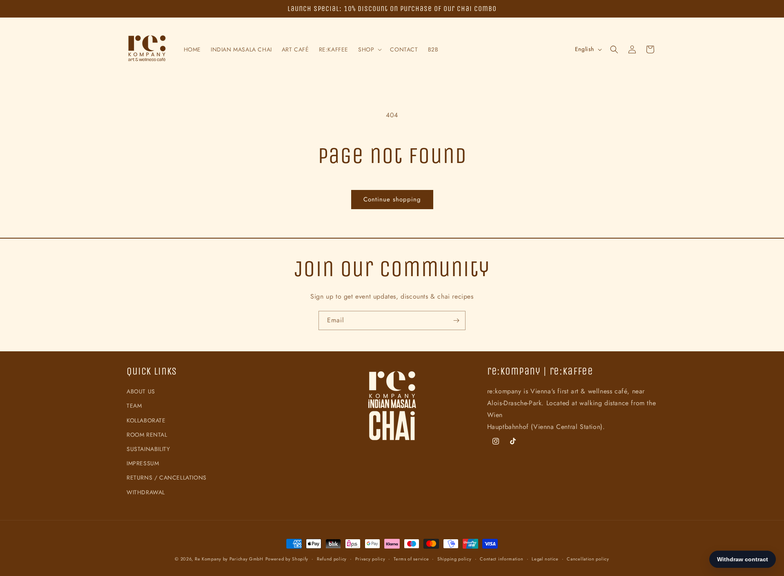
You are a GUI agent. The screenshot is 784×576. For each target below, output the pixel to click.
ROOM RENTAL (147, 435)
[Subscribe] (456, 320)
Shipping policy (454, 559)
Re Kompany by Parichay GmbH (229, 559)
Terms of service (411, 559)
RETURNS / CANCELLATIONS (167, 477)
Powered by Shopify (287, 559)
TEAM (134, 406)
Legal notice (545, 559)
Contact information (501, 559)
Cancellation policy (588, 559)
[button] (369, 49)
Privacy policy (370, 559)
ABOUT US (141, 391)
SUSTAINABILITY (148, 449)
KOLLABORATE (146, 420)
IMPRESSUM (143, 463)
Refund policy (332, 559)
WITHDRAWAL (146, 492)
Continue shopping (392, 199)
